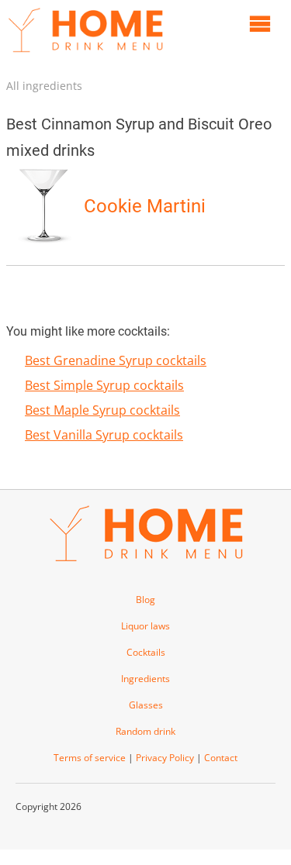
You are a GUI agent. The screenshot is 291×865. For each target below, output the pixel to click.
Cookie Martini (145, 206)
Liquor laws (145, 625)
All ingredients (44, 85)
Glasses (146, 705)
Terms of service (90, 757)
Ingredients (145, 678)
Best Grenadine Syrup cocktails (115, 360)
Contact (220, 757)
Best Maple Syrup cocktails (102, 410)
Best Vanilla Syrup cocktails (104, 434)
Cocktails (145, 652)
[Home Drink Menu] (85, 55)
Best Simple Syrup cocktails (104, 385)
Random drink (145, 731)
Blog (145, 599)
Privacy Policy (165, 757)
